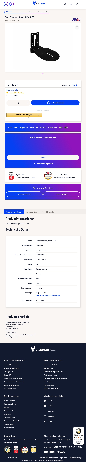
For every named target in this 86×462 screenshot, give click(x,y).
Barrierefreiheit (9, 428)
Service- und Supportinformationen (48, 295)
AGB (37, 458)
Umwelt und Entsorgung (11, 385)
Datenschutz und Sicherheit (49, 458)
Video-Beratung (49, 368)
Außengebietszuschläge (11, 368)
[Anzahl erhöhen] (28, 103)
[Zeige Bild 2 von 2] (43, 73)
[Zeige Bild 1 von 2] (42, 73)
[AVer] (76, 19)
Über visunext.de (9, 401)
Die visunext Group (10, 404)
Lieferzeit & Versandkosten (12, 365)
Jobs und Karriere (9, 418)
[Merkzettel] (71, 4)
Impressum (63, 458)
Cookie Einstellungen (75, 458)
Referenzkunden (9, 411)
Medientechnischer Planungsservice (55, 378)
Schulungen (48, 382)
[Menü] (6, 4)
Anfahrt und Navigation (51, 388)
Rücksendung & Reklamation (13, 378)
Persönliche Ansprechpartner (53, 372)
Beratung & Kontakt (50, 365)
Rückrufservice (49, 385)
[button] (24, 116)
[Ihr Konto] (77, 4)
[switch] (78, 442)
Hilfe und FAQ (8, 375)
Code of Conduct (9, 424)
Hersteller (7, 407)
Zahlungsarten (8, 372)
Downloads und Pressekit (12, 421)
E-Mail (43, 157)
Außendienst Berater (50, 375)
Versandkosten (58, 461)
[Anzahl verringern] (8, 103)
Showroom (7, 414)
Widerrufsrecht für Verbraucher (14, 382)
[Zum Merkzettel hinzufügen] (77, 27)
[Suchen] (64, 4)
